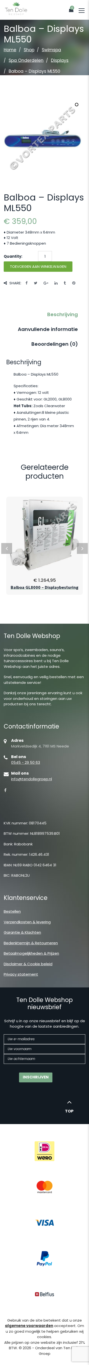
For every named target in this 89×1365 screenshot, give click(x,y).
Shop (29, 49)
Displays (59, 60)
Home (10, 49)
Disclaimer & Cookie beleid (28, 963)
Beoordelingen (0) (54, 344)
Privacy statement (21, 974)
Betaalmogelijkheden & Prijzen (31, 953)
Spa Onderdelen (26, 60)
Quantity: (13, 256)
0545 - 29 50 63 (25, 762)
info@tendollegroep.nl (31, 779)
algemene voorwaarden (29, 1325)
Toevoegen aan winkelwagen (38, 266)
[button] (77, 105)
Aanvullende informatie (48, 329)
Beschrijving (62, 314)
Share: (15, 283)
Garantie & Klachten (22, 932)
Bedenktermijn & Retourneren (31, 943)
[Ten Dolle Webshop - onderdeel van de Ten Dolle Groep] (16, 8)
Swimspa (51, 49)
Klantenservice (25, 898)
